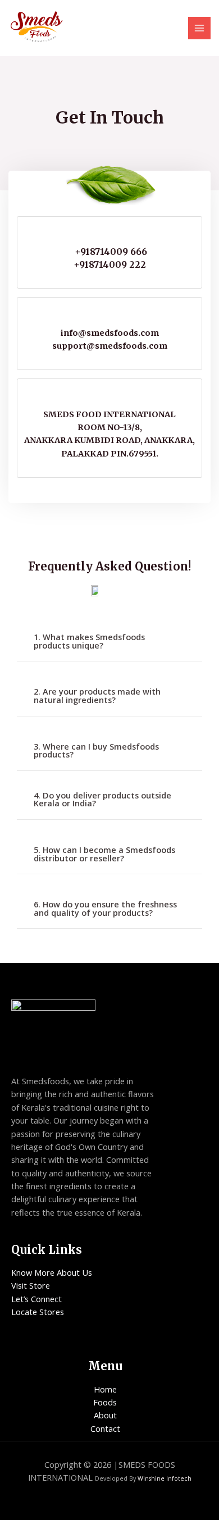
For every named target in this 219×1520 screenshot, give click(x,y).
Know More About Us (51, 1272)
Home (105, 1389)
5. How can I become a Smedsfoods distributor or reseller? (104, 854)
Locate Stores (37, 1311)
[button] (109, 641)
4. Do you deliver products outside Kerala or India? (102, 799)
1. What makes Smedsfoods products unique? (89, 641)
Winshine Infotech (164, 1478)
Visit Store (30, 1285)
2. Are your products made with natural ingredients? (97, 695)
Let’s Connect (36, 1298)
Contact (105, 1428)
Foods (105, 1402)
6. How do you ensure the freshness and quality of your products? (105, 908)
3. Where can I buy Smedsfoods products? (96, 750)
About (105, 1415)
